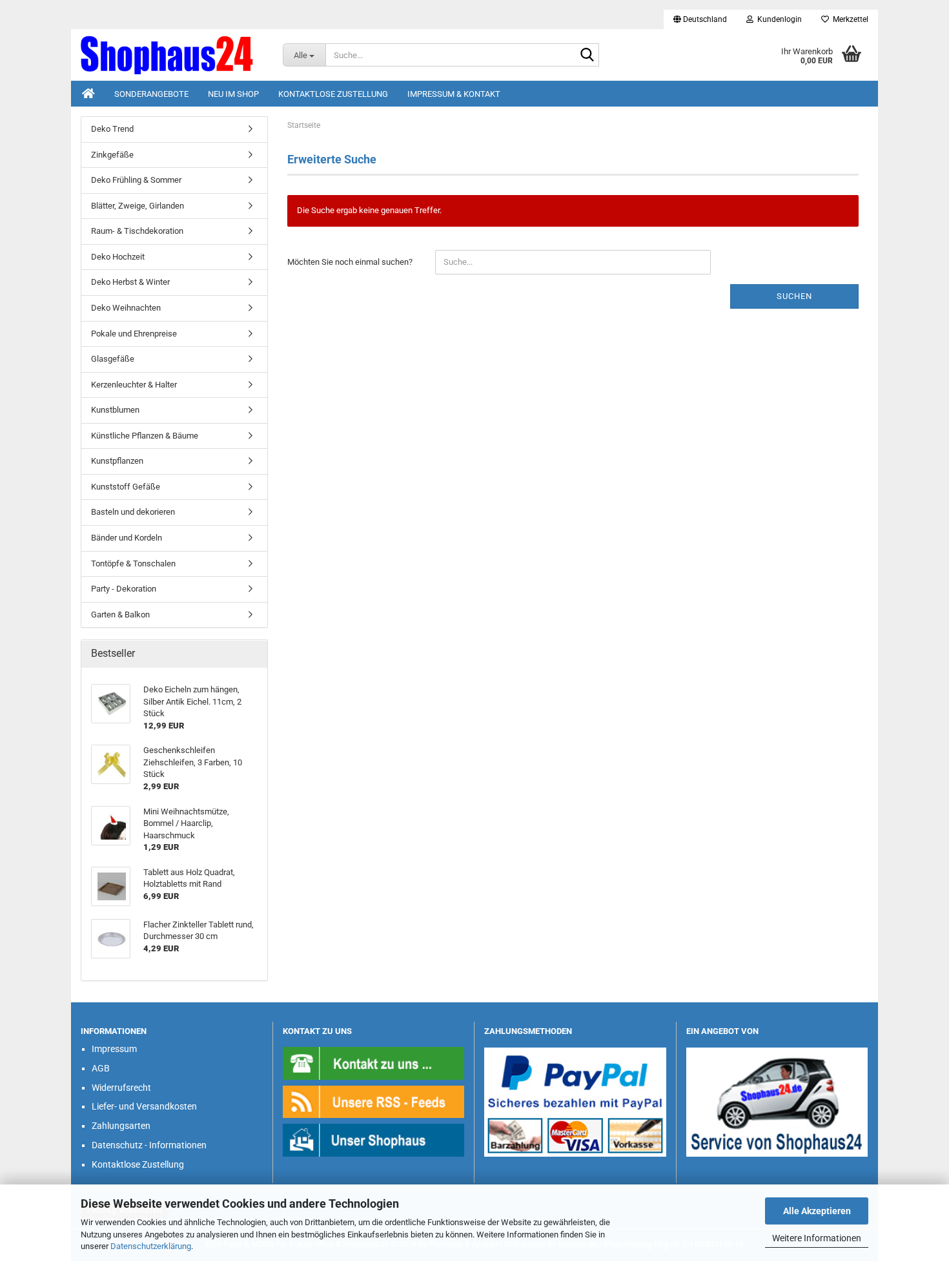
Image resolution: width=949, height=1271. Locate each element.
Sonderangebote (151, 94)
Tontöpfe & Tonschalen (133, 563)
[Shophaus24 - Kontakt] (374, 1063)
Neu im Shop (233, 94)
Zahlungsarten (121, 1126)
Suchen (794, 296)
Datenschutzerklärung (150, 1246)
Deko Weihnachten (126, 308)
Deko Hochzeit (118, 257)
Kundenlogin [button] (777, 19)
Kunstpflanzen (117, 461)
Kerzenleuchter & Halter (134, 384)
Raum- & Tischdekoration (137, 231)
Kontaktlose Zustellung (333, 94)
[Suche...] (587, 55)
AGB (101, 1068)
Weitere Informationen (816, 1238)
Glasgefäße (112, 359)
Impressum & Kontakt (453, 94)
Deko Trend (112, 129)
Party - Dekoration (123, 589)
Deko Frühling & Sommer (136, 180)
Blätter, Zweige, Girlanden (137, 206)
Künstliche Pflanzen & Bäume (144, 435)
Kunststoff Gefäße (125, 486)
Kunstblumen (115, 410)
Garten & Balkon (120, 614)
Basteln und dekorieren (133, 512)
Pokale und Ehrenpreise (134, 333)
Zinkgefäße (112, 155)
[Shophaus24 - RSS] (374, 1101)
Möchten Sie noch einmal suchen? (350, 262)
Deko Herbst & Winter (130, 282)
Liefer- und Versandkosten (144, 1106)
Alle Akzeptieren (817, 1211)
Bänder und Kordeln (126, 537)
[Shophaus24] (172, 55)
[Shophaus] (374, 1139)
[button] (700, 19)
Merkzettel (848, 19)
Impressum (114, 1049)
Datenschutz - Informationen (149, 1145)
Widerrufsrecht (121, 1087)
